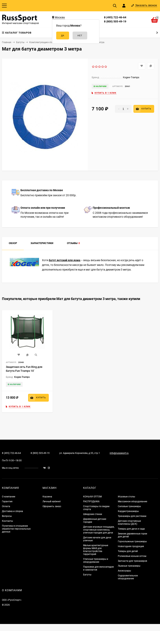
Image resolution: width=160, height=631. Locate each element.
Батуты (87, 574)
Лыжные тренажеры (129, 565)
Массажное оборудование (132, 501)
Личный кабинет (52, 501)
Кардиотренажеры (128, 511)
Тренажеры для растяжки (132, 516)
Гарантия (7, 501)
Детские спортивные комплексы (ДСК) (129, 522)
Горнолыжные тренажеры (132, 541)
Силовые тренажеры (129, 506)
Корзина (47, 496)
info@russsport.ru (119, 453)
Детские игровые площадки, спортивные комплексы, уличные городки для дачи (98, 529)
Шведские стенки (92, 514)
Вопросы (7, 516)
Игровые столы (126, 496)
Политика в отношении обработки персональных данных (16, 529)
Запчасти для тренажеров (132, 561)
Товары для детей (128, 551)
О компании (8, 496)
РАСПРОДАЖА (91, 501)
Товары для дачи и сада (131, 528)
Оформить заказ (52, 506)
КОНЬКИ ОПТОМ (92, 496)
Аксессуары (124, 570)
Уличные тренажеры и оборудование (95, 560)
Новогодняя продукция (131, 546)
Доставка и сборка (12, 511)
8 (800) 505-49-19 (115, 21)
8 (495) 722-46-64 (115, 17)
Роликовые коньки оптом (132, 556)
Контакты (7, 521)
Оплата (6, 506)
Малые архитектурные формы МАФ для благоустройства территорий (95, 550)
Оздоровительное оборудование (128, 577)
